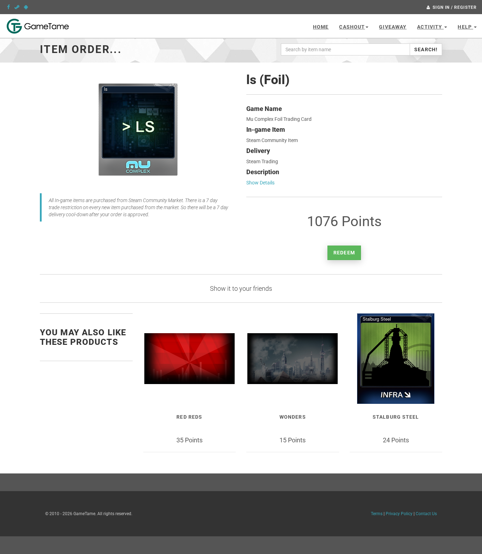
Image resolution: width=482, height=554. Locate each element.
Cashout (352, 27)
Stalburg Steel (396, 417)
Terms (376, 513)
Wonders (292, 417)
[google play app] (26, 7)
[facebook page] (8, 7)
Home (321, 27)
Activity (430, 27)
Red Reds (189, 417)
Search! (426, 49)
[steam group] (17, 7)
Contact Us (426, 513)
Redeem (344, 252)
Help (465, 27)
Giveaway (392, 27)
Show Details (260, 182)
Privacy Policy (399, 513)
